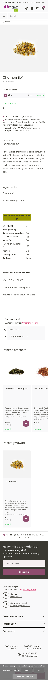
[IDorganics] (11, 9)
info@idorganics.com (19, 336)
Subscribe (24, 572)
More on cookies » (25, 677)
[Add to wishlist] (3, 108)
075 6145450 (15, 329)
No (39, 671)
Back (7, 22)
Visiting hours (31, 323)
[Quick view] (26, 423)
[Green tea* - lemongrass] (17, 371)
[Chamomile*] (17, 464)
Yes (26, 671)
